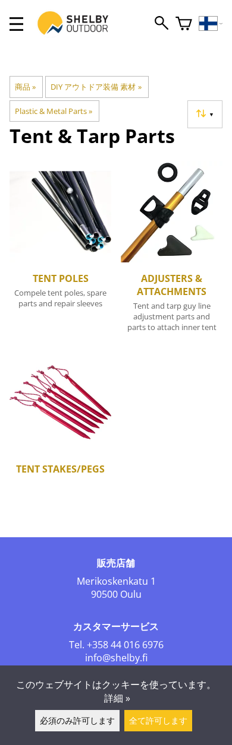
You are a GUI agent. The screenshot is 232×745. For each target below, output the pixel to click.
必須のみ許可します (77, 720)
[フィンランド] (210, 24)
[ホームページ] (79, 34)
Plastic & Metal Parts (53, 111)
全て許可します (158, 720)
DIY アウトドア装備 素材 (96, 86)
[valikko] (16, 24)
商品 (25, 86)
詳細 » (117, 698)
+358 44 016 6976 (125, 644)
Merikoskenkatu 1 (116, 581)
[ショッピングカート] (183, 24)
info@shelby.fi (116, 657)
